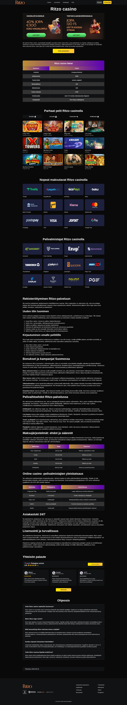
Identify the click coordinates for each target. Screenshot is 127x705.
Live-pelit (52, 116)
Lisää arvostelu (95, 564)
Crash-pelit (73, 116)
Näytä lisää (63, 589)
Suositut (31, 116)
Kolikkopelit (93, 116)
